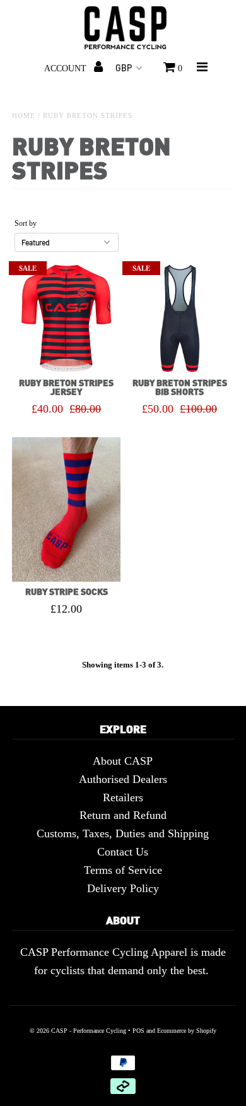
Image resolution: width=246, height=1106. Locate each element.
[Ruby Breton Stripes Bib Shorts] (180, 318)
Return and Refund (123, 815)
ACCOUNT (66, 68)
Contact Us (122, 851)
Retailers (123, 797)
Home (23, 115)
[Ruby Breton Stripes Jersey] (66, 318)
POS (138, 1030)
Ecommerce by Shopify (186, 1030)
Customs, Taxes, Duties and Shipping (123, 833)
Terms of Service (123, 870)
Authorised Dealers (123, 779)
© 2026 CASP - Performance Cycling (78, 1030)
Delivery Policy (123, 888)
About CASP (123, 761)
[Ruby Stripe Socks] (66, 509)
